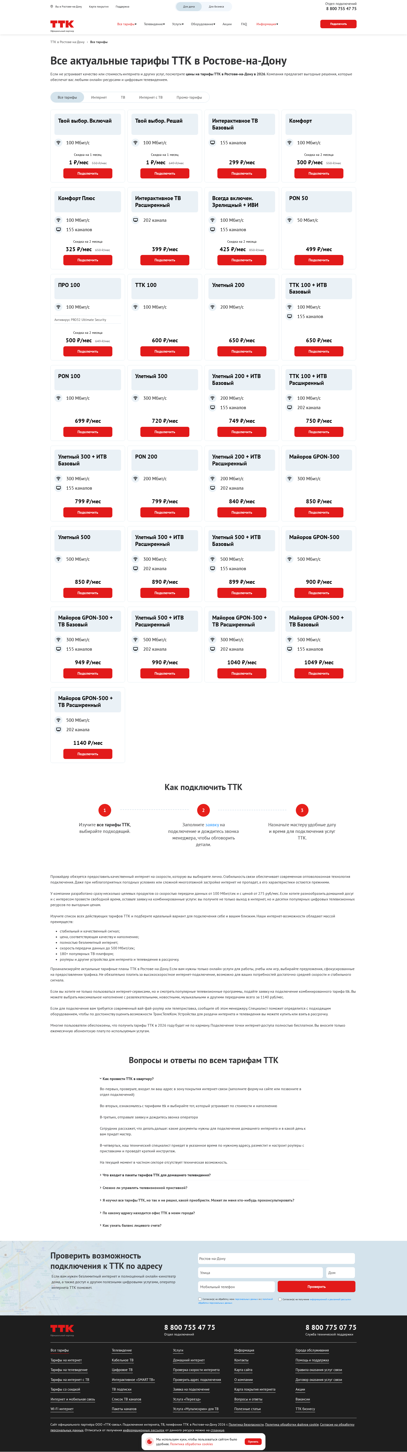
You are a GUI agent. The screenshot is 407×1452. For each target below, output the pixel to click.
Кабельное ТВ (123, 1360)
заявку (212, 825)
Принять (253, 1441)
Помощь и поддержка (312, 1360)
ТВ (123, 97)
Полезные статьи (247, 1409)
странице (217, 1430)
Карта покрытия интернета (254, 1389)
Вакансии (303, 1399)
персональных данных (246, 1299)
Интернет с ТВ (151, 97)
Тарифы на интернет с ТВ (70, 1379)
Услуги (177, 24)
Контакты (241, 1360)
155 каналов (233, 143)
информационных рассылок (143, 1430)
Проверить (317, 1286)
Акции (227, 24)
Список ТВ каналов (126, 1399)
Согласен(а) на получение (317, 1299)
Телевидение (153, 24)
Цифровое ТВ (122, 1369)
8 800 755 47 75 (341, 8)
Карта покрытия (99, 6)
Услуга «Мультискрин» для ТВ (196, 1409)
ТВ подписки (121, 1389)
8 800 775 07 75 (331, 1327)
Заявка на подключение (191, 1389)
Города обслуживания (312, 1350)
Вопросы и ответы (248, 1399)
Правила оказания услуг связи (319, 1369)
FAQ (244, 24)
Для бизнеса (216, 6)
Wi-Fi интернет (62, 1409)
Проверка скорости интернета (196, 1369)
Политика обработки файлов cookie (292, 1424)
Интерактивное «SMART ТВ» (133, 1379)
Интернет (99, 97)
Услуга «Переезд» (187, 1399)
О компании (243, 1379)
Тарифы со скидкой (65, 1389)
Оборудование (202, 24)
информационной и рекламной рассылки (330, 1299)
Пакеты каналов (124, 1409)
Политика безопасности (246, 1424)
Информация (266, 24)
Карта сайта (243, 1369)
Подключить (87, 173)
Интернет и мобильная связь (73, 1399)
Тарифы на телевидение (69, 1369)
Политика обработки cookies (191, 1444)
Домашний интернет (189, 1360)
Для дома (189, 6)
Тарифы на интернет (66, 1360)
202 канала (155, 220)
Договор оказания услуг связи (319, 1379)
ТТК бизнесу (305, 1409)
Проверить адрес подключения (197, 1379)
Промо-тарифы (189, 97)
